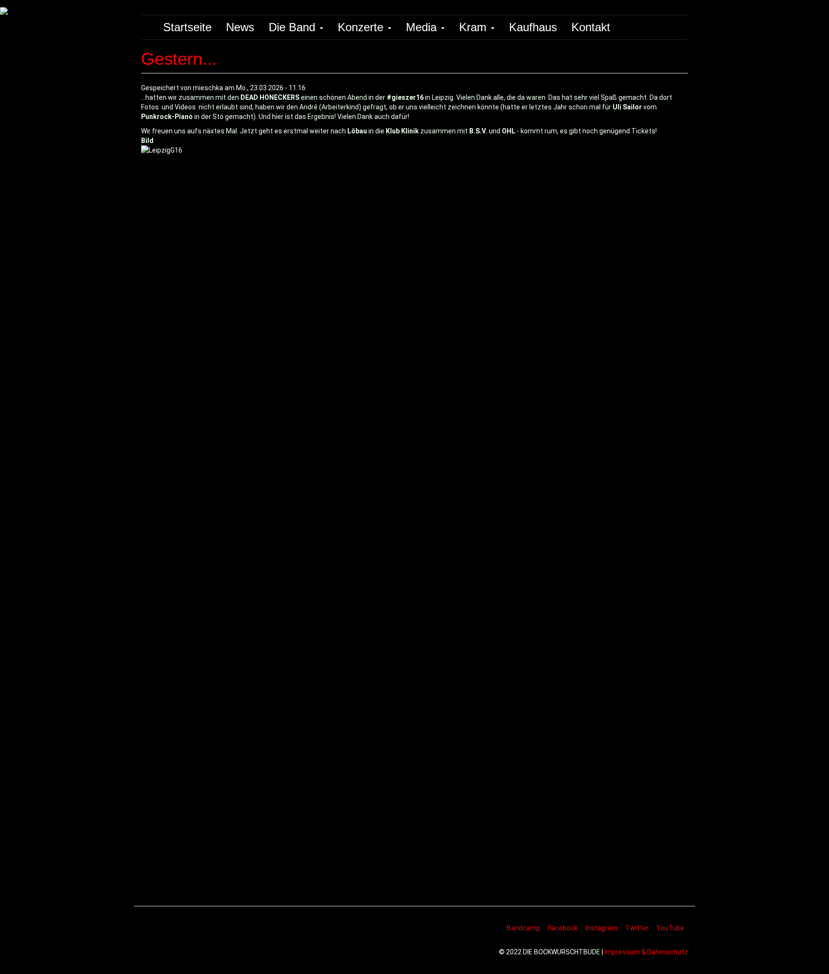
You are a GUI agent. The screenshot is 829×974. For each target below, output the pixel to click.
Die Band (294, 27)
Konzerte (362, 27)
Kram (474, 27)
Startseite (187, 27)
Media (423, 27)
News (240, 27)
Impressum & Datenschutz (646, 952)
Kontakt (590, 27)
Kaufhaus (533, 27)
